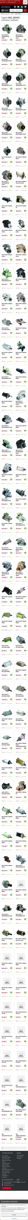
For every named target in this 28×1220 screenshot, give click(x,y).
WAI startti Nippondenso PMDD (5, 36)
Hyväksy (14, 1214)
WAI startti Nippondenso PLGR (7, 426)
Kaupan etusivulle (5, 13)
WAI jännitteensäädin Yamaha (21, 1136)
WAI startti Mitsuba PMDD (6, 328)
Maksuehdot (20, 1156)
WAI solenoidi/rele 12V (21, 1086)
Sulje (25, 2)
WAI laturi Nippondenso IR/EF (21, 109)
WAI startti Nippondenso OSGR (19, 36)
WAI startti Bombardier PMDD (7, 548)
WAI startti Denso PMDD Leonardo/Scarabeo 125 (21, 746)
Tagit (12, 13)
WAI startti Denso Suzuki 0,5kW (21, 597)
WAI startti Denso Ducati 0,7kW (21, 939)
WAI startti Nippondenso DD (6, 280)
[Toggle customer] (21, 6)
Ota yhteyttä (7, 1188)
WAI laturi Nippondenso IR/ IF (7, 60)
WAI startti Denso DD (21, 206)
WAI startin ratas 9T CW (21, 988)
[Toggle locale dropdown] (15, 6)
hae (25, 10)
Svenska (23, 1182)
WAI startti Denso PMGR (7, 988)
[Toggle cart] (25, 6)
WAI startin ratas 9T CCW (21, 1037)
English (18, 1182)
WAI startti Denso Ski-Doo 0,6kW (21, 182)
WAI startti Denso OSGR (21, 157)
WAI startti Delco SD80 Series (21, 1110)
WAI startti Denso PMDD (7, 206)
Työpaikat (19, 1158)
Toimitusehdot (20, 1155)
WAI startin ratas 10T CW (21, 1012)
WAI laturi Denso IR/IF (6, 157)
